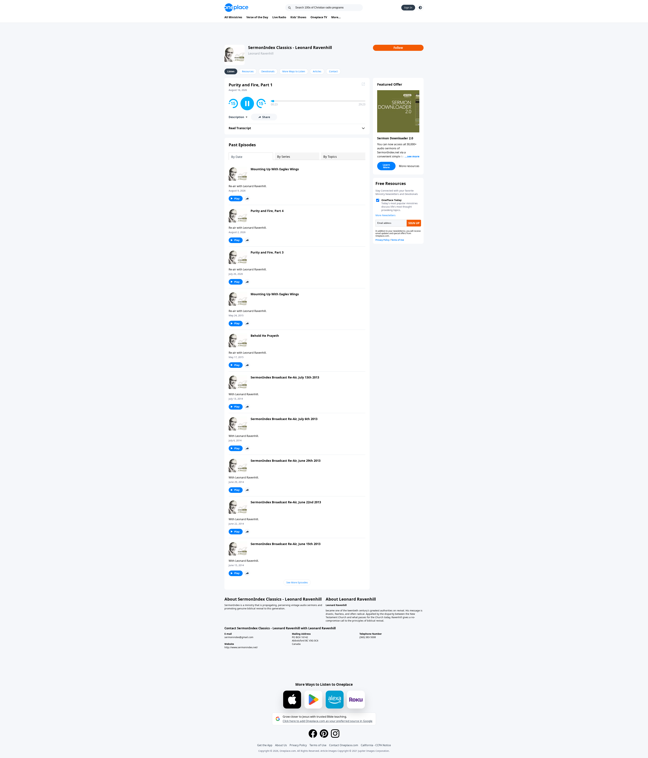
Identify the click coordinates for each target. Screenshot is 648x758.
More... (336, 17)
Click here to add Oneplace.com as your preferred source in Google (327, 721)
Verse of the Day (257, 17)
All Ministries (233, 17)
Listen (230, 71)
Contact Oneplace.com (343, 745)
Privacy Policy (298, 745)
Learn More (386, 166)
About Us (281, 745)
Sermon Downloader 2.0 (395, 138)
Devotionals (268, 71)
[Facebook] (313, 733)
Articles (317, 71)
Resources (248, 71)
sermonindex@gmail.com (238, 637)
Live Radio (279, 17)
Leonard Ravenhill (261, 53)
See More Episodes (297, 582)
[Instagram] (335, 733)
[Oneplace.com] (236, 7)
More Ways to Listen (293, 71)
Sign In (408, 7)
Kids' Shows (298, 17)
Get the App (264, 745)
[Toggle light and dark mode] (420, 7)
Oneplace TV (318, 17)
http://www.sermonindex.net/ (241, 647)
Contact (333, 71)
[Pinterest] (324, 733)
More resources (409, 166)
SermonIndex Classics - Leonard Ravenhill (290, 47)
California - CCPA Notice (376, 745)
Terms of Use (317, 745)
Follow (398, 48)
